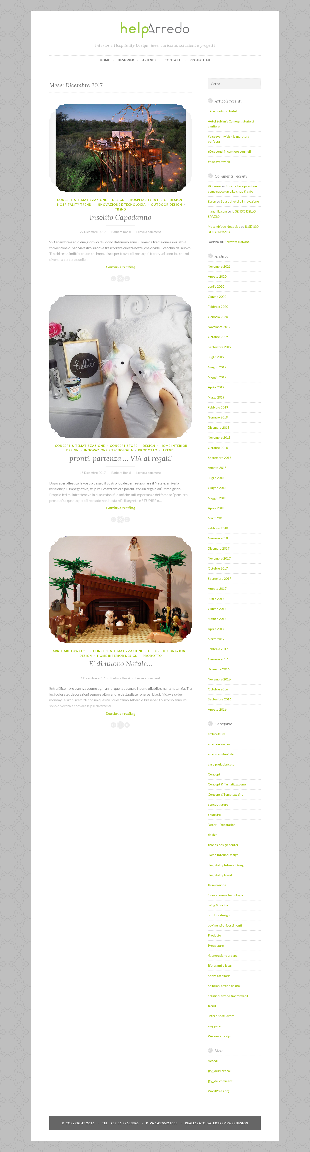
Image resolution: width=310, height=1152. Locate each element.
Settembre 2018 (219, 458)
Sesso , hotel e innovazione (240, 201)
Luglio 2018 (216, 478)
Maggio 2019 (217, 377)
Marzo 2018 (216, 518)
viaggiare (214, 1026)
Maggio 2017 (217, 619)
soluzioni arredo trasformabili (228, 996)
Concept (214, 774)
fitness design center (223, 845)
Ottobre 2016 (218, 689)
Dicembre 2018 (218, 427)
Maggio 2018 (217, 498)
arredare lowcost (70, 651)
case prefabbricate (221, 764)
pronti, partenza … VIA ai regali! (120, 458)
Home (105, 60)
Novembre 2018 (219, 437)
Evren (212, 201)
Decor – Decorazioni (222, 825)
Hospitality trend (74, 204)
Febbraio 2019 (218, 407)
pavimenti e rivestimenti (225, 925)
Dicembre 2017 (218, 548)
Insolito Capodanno (120, 217)
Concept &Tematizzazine (225, 794)
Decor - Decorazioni (167, 651)
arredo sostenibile (221, 754)
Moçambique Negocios (224, 226)
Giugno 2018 (217, 488)
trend (120, 209)
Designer (126, 60)
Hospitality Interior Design (156, 200)
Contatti (173, 60)
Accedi (213, 1061)
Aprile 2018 (216, 508)
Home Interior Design (117, 656)
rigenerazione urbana (223, 955)
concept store (124, 446)
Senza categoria (219, 976)
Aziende (149, 60)
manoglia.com (217, 211)
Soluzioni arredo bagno (224, 986)
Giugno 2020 (217, 296)
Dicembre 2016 (218, 669)
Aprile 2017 (216, 629)
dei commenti (220, 1081)
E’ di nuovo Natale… (120, 663)
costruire (214, 815)
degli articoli (219, 1071)
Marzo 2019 (216, 397)
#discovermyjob (219, 162)
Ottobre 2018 (218, 448)
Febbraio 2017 (218, 649)
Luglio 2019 (216, 357)
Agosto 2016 (217, 709)
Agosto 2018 (217, 468)
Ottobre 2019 (218, 337)
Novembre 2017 (219, 558)
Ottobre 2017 (218, 568)
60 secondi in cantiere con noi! (229, 151)
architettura (216, 734)
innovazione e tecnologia (121, 204)
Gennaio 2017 (218, 659)
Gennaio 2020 (218, 317)
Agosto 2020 (217, 276)
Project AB (200, 60)
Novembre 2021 (219, 266)
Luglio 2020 (216, 286)
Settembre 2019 (219, 347)
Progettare (216, 945)
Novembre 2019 (219, 327)
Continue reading (130, 267)
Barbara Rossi (121, 232)
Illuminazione (217, 885)
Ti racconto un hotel (222, 111)
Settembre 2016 (219, 699)
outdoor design (166, 204)
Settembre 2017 (219, 578)
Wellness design (219, 1036)
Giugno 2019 (217, 367)
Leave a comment (148, 232)
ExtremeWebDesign (230, 1123)
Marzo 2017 (216, 639)
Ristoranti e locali (220, 965)
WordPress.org (218, 1091)
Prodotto (147, 450)
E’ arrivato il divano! (237, 242)
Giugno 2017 (217, 609)
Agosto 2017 (217, 588)
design (118, 200)
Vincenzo (214, 186)
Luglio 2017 (216, 599)
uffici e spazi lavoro (221, 1016)
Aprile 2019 (216, 387)
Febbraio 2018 (218, 528)
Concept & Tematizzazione (82, 200)
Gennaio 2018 (218, 538)
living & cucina (218, 905)
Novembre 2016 (219, 679)
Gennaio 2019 (218, 417)
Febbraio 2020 (218, 306)
